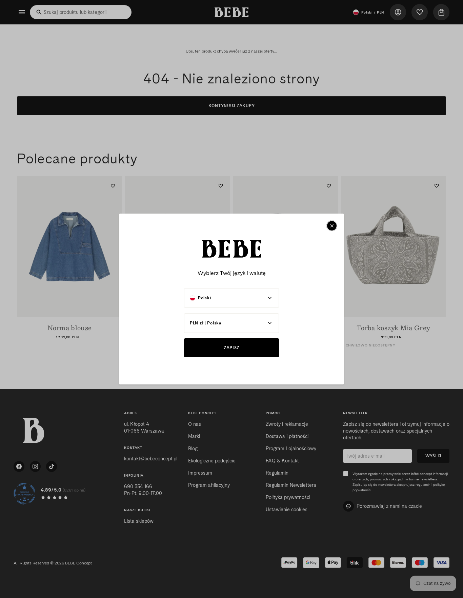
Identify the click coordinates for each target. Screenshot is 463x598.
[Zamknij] (331, 225)
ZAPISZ (231, 348)
